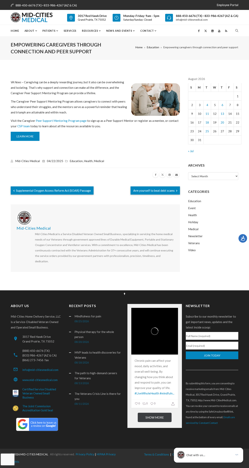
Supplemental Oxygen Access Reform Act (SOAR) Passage (53, 190)
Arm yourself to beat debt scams (154, 190)
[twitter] (162, 175)
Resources (90, 30)
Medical (99, 161)
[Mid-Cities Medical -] (33, 17)
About (30, 30)
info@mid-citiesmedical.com (192, 19)
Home (15, 30)
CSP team (23, 126)
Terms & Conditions (156, 454)
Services (70, 30)
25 (207, 131)
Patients (49, 30)
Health (88, 161)
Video (192, 250)
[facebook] (155, 175)
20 (222, 122)
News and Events (119, 30)
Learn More (25, 136)
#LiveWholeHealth (147, 393)
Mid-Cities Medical (27, 161)
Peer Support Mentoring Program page (61, 120)
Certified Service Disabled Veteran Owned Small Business (39, 393)
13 (222, 113)
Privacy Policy (85, 454)
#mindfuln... (167, 393)
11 (207, 113)
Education (153, 47)
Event (192, 208)
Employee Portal (227, 5)
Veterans (194, 243)
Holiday (193, 222)
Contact (147, 30)
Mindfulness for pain (88, 316)
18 (207, 122)
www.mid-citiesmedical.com (40, 380)
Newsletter (195, 236)
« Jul (191, 151)
